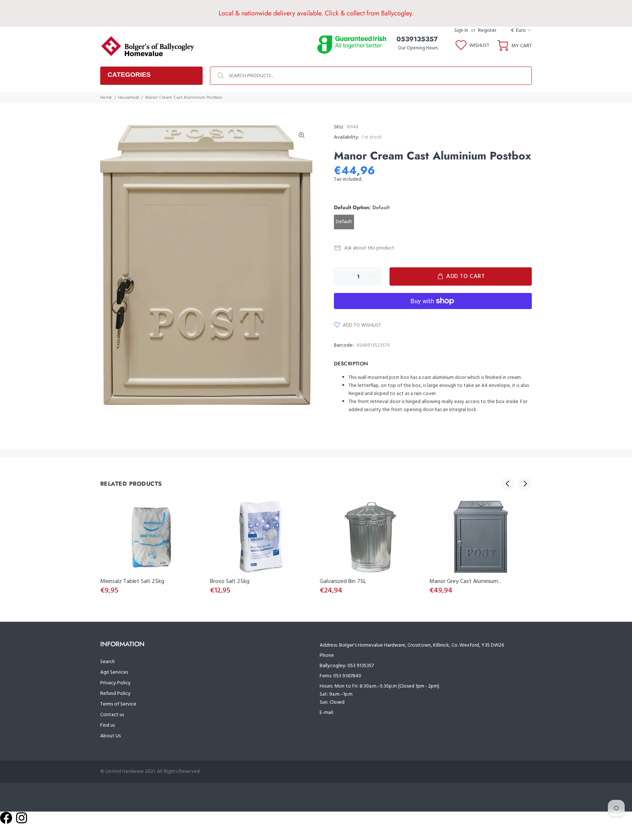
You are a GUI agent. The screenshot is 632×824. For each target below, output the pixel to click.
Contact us (112, 715)
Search (107, 662)
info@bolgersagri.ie (356, 712)
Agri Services (114, 672)
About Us (110, 736)
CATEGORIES (129, 74)
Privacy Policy (115, 683)
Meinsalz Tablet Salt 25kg (132, 581)
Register (487, 30)
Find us (107, 725)
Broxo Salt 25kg (229, 581)
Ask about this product (369, 248)
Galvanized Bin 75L (343, 581)
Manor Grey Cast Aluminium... (465, 581)
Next (525, 483)
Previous (508, 483)
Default (344, 222)
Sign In (461, 30)
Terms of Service (118, 704)
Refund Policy (115, 693)
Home (106, 97)
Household (128, 97)
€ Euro (518, 30)
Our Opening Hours (418, 48)
